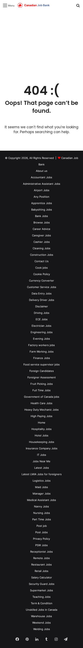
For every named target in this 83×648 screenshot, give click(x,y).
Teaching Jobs (41, 596)
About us (41, 170)
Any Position (41, 196)
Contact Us (41, 261)
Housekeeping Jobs (41, 441)
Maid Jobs (41, 487)
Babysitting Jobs (41, 209)
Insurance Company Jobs (41, 448)
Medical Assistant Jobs (41, 500)
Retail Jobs (41, 571)
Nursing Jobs (41, 512)
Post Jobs (41, 532)
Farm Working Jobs (42, 351)
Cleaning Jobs (41, 248)
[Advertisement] (41, 45)
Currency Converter (41, 280)
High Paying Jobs (41, 416)
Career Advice (41, 229)
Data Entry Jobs (42, 293)
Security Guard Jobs (41, 583)
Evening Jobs (41, 338)
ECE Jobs (42, 319)
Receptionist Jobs (41, 551)
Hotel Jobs (41, 435)
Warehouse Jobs (41, 616)
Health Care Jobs (41, 403)
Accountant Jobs (41, 177)
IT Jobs (41, 454)
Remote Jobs (41, 558)
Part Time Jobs (41, 519)
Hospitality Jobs (41, 429)
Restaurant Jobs (41, 564)
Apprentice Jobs (41, 203)
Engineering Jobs (42, 332)
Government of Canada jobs (41, 396)
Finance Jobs (41, 358)
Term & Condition (41, 603)
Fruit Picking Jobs (41, 383)
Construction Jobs (41, 254)
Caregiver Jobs (41, 235)
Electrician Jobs (41, 325)
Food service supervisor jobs (41, 364)
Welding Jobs (41, 629)
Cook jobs (41, 267)
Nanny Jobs (41, 506)
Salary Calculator (41, 577)
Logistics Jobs (42, 480)
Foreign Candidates (41, 371)
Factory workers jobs (41, 345)
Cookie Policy (41, 274)
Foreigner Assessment (41, 377)
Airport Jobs (41, 190)
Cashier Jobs (41, 241)
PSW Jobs (41, 545)
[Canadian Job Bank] (34, 5)
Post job (41, 525)
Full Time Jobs (41, 390)
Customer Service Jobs (41, 287)
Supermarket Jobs (41, 590)
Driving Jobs (41, 312)
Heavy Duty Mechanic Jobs (41, 409)
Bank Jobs (41, 216)
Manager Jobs (42, 493)
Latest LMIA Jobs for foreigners (42, 474)
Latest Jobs (41, 467)
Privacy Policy (41, 538)
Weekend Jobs (41, 622)
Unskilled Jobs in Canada (41, 609)
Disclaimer (41, 306)
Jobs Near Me (41, 461)
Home (41, 422)
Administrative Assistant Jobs (41, 183)
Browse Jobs (41, 222)
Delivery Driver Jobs (41, 300)
